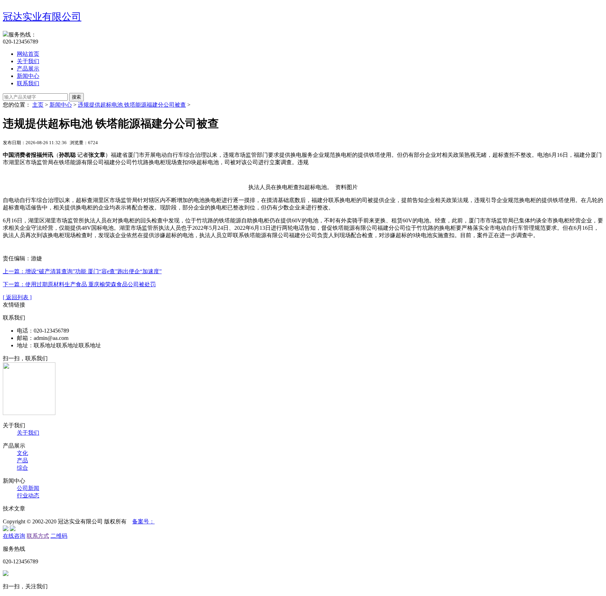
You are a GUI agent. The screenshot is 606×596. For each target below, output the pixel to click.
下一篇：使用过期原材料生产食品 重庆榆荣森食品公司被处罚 (79, 284)
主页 (37, 105)
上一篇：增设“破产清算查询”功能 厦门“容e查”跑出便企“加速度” (82, 271)
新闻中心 (28, 76)
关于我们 (28, 61)
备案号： (143, 521)
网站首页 (28, 54)
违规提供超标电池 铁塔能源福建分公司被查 (132, 105)
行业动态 (28, 495)
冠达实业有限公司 (42, 16)
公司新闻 (28, 488)
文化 (22, 453)
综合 (22, 468)
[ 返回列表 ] (17, 297)
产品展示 (28, 69)
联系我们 (28, 83)
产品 (22, 460)
